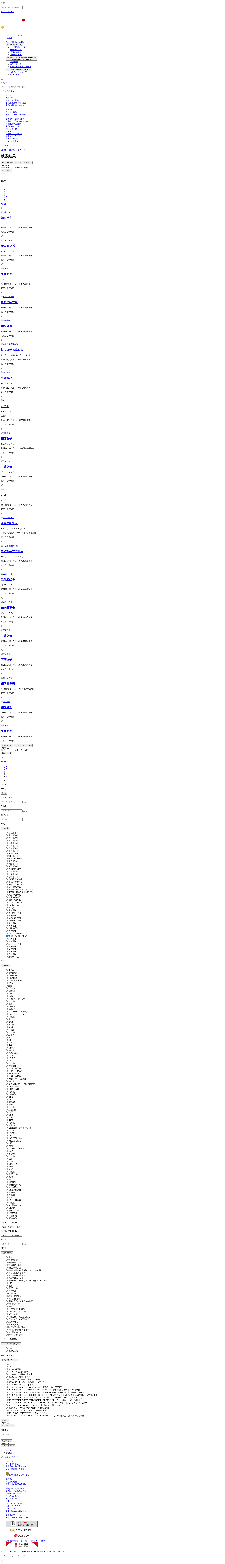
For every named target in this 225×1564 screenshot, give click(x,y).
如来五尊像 (8, 607)
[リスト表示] (4, 173)
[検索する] (24, 87)
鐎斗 (4, 495)
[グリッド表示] (2, 173)
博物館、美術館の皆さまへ (17, 121)
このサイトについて (14, 36)
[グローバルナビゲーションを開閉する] (2, 79)
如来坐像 (6, 326)
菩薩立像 (6, 466)
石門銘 (5, 406)
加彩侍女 (6, 217)
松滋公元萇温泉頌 (12, 349)
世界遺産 (14, 62)
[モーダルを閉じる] (2, 1560)
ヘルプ (8, 131)
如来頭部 (6, 707)
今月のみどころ (16, 74)
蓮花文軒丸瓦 (9, 523)
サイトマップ (11, 139)
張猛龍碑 (6, 378)
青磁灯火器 (8, 245)
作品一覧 (15, 42)
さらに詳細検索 (7, 12)
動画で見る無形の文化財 (20, 67)
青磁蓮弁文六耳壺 (12, 551)
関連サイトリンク (13, 136)
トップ (8, 95)
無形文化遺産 (16, 64)
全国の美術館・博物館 (19, 69)
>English (9, 38)
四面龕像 (6, 438)
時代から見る (16, 50)
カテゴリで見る (14, 45)
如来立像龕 (8, 683)
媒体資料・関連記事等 (15, 119)
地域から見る (16, 55)
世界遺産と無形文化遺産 (21, 58)
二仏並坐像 (8, 579)
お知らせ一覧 (11, 129)
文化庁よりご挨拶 (13, 124)
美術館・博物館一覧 (18, 72)
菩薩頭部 (6, 274)
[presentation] (2, 167)
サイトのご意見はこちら (16, 141)
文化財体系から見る (18, 47)
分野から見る (16, 52)
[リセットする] (26, 802)
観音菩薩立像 (9, 302)
